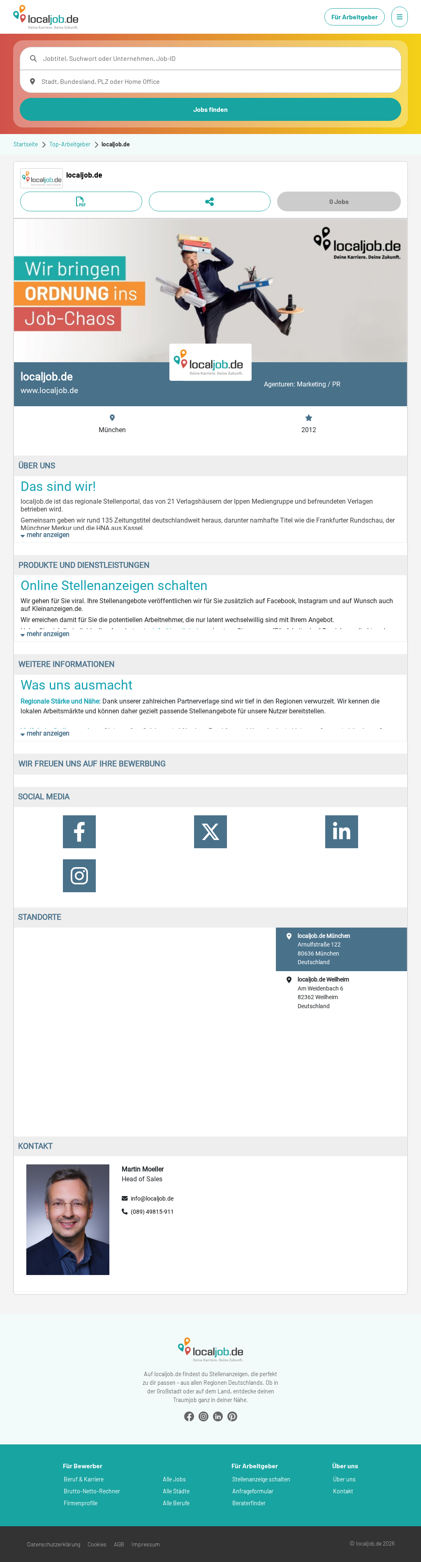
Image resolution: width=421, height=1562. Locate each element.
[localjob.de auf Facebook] (189, 1415)
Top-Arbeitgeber (69, 144)
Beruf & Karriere (84, 1479)
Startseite (26, 144)
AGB (119, 1544)
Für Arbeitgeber (354, 17)
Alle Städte (176, 1491)
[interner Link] (45, 17)
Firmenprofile (80, 1503)
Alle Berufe (176, 1503)
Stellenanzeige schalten (261, 1479)
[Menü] (399, 17)
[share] (210, 201)
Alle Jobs (174, 1479)
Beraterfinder (249, 1503)
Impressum (146, 1544)
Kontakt (343, 1491)
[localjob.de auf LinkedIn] (217, 1415)
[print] (81, 201)
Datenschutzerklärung (53, 1544)
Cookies (97, 1544)
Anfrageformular (252, 1491)
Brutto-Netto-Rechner (92, 1491)
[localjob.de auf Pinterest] (232, 1415)
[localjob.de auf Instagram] (203, 1415)
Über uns (344, 1479)
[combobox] (218, 58)
